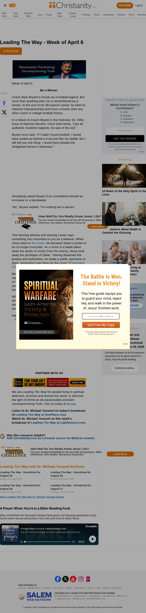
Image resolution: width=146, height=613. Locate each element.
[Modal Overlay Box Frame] (73, 306)
